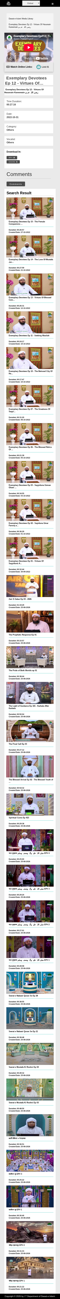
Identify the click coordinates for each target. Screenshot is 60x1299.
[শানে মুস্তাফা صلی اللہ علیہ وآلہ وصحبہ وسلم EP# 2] (30, 911)
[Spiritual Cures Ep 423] (30, 804)
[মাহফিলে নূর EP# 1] (30, 1196)
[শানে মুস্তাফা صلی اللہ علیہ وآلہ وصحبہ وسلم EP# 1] (30, 947)
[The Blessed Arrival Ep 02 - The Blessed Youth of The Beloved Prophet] (30, 766)
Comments (16, 184)
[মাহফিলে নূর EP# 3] (30, 1161)
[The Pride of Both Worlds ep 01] (30, 657)
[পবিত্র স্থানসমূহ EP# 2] (30, 1232)
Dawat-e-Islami (15, 19)
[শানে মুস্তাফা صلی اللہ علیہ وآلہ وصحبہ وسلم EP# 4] (30, 840)
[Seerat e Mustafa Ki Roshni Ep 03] (30, 1089)
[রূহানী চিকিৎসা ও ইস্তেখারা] (30, 1125)
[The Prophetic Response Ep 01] (30, 622)
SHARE (12, 162)
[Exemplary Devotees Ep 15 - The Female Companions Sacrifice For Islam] (30, 208)
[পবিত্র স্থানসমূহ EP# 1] (30, 1268)
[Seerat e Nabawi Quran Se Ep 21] (30, 1018)
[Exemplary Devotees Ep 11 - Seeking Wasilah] (30, 322)
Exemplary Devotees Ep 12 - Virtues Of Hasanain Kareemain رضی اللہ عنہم (30, 25)
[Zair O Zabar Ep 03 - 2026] (30, 586)
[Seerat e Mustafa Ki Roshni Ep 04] (30, 1054)
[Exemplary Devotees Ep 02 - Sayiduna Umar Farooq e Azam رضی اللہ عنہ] (30, 510)
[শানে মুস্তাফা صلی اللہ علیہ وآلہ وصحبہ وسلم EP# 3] (30, 876)
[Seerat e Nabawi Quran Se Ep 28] (30, 983)
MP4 (11, 157)
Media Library (27, 19)
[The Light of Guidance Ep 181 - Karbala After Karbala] (30, 693)
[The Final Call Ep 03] (30, 731)
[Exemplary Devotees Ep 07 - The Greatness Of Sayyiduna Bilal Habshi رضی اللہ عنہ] (30, 396)
